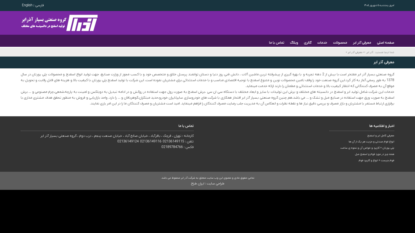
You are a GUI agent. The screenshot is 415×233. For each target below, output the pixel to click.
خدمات (322, 43)
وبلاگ (294, 43)
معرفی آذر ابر (362, 43)
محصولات (340, 43)
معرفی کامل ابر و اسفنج (380, 135)
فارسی (39, 5)
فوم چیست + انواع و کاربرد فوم (376, 160)
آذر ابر (369, 52)
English (27, 5)
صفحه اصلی (385, 43)
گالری (307, 43)
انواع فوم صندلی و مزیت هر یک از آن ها (371, 141)
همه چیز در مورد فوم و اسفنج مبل (374, 154)
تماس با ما (276, 43)
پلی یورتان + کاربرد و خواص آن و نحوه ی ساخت (367, 148)
